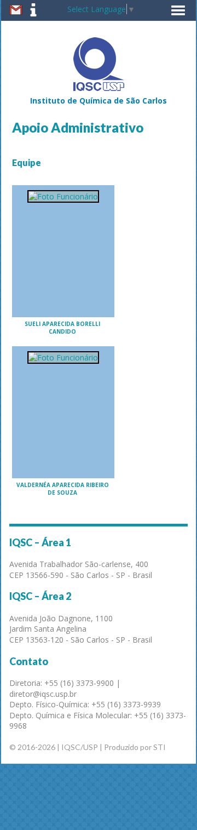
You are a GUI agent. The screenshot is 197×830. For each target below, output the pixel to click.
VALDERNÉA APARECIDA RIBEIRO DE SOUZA (62, 488)
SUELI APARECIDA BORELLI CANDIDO (62, 327)
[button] (178, 10)
